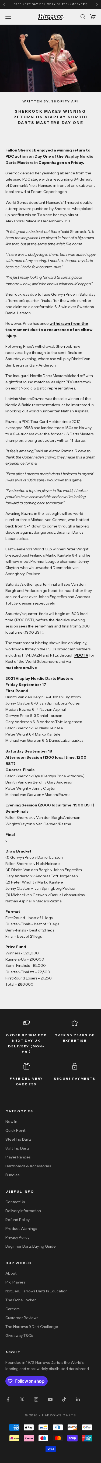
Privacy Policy (17, 1237)
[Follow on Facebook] (8, 1399)
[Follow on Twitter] (22, 1399)
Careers (12, 1308)
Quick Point (15, 1130)
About (10, 1273)
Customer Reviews (21, 1317)
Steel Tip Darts (18, 1139)
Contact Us (15, 1201)
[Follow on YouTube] (50, 1399)
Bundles (12, 1174)
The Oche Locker (20, 1300)
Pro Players (15, 1282)
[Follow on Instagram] (36, 1399)
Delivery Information (23, 1210)
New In (11, 1121)
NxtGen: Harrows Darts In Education (36, 1291)
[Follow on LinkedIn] (78, 1399)
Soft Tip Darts (17, 1148)
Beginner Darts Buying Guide (30, 1246)
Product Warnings (21, 1228)
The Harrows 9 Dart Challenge (31, 1326)
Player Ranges (17, 1157)
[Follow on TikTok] (64, 1399)
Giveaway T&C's (19, 1335)
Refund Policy (17, 1219)
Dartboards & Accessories (28, 1166)
